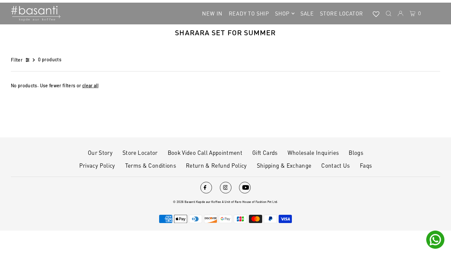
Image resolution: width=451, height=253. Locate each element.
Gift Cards (265, 152)
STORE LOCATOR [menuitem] (341, 13)
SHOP (282, 13)
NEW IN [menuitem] (212, 13)
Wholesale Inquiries (313, 152)
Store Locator (140, 152)
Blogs (356, 152)
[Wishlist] (376, 13)
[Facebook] (206, 187)
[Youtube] (245, 187)
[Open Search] (388, 13)
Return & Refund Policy (216, 165)
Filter (16, 60)
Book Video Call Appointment (205, 152)
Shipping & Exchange (284, 165)
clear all (90, 85)
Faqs (366, 165)
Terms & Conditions (150, 165)
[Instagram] (225, 187)
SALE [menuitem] (307, 13)
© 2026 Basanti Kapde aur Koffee (197, 202)
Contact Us (335, 165)
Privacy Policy (97, 165)
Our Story (100, 152)
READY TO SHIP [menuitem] (249, 13)
